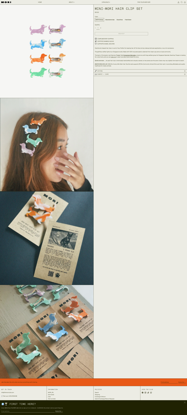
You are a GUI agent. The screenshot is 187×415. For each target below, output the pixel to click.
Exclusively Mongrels (130, 55)
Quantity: (97, 24)
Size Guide (51, 394)
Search (97, 392)
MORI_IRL (51, 392)
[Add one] (101, 28)
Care (49, 396)
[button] (182, 2)
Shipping (97, 394)
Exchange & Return (100, 396)
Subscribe (181, 382)
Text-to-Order (52, 399)
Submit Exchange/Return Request (104, 399)
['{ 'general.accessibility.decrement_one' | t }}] (95, 28)
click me (113, 57)
